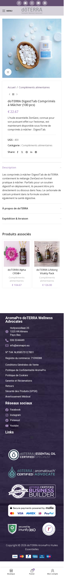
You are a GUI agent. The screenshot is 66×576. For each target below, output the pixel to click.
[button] (31, 437)
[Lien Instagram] (31, 3)
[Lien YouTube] (38, 3)
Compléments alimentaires (34, 87)
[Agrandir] (8, 72)
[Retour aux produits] (13, 94)
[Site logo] (32, 10)
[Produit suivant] (17, 94)
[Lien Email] (25, 3)
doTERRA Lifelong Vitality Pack (47, 271)
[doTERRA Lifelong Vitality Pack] (47, 254)
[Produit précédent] (9, 94)
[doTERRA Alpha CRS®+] (17, 254)
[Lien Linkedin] (31, 152)
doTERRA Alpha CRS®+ (17, 271)
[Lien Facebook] (19, 3)
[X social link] (22, 152)
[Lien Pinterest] (44, 3)
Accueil (12, 87)
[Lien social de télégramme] (36, 152)
